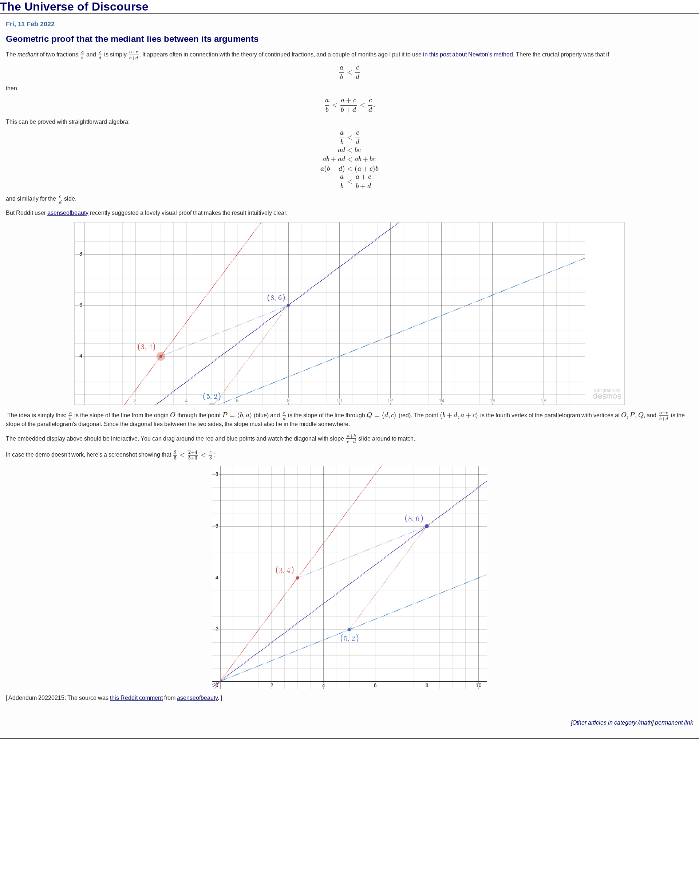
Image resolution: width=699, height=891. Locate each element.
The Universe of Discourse (74, 6)
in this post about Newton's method (468, 54)
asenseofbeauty (67, 213)
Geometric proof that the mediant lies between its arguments (132, 39)
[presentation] (82, 54)
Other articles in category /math (612, 722)
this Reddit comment (136, 698)
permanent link (674, 722)
